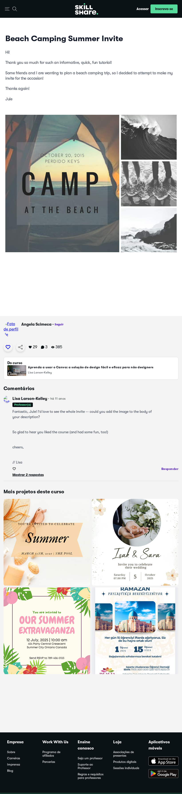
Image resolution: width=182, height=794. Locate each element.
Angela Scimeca (36, 324)
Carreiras (13, 758)
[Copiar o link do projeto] (20, 347)
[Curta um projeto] (8, 347)
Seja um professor (90, 758)
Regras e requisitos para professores (90, 776)
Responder (170, 469)
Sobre (11, 752)
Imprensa (13, 764)
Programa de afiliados (51, 753)
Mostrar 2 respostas (28, 475)
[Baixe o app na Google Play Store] (161, 774)
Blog (10, 770)
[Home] (86, 9)
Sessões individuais (126, 768)
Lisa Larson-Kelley (29, 398)
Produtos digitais (124, 762)
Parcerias (48, 762)
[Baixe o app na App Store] (161, 761)
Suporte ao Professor (85, 766)
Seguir (59, 324)
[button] (7, 9)
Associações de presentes (123, 753)
